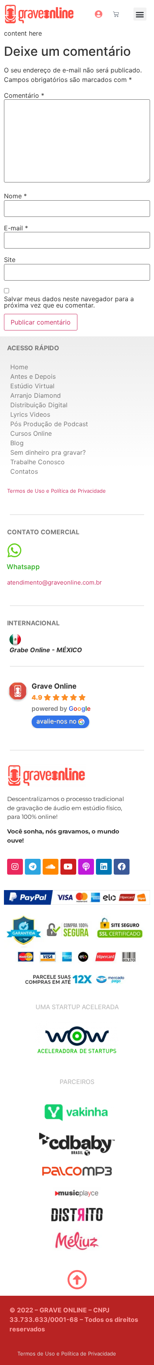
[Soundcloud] (50, 867)
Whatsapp (23, 567)
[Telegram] (33, 867)
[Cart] (115, 14)
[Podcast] (86, 867)
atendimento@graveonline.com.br (54, 582)
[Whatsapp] (15, 550)
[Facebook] (122, 867)
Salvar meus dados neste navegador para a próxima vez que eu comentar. (69, 302)
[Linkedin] (104, 867)
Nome (15, 196)
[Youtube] (68, 867)
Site (9, 259)
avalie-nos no (56, 721)
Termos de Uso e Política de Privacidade (56, 491)
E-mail (16, 228)
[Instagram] (15, 867)
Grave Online (54, 686)
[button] (139, 14)
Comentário (24, 95)
